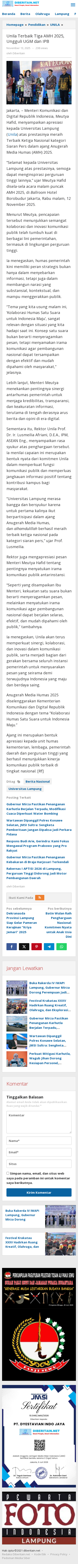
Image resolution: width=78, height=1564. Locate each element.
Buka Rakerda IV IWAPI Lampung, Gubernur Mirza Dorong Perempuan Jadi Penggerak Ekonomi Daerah (49, 992)
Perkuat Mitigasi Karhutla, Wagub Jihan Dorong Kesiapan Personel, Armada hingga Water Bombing (50, 1062)
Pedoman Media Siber (16, 1558)
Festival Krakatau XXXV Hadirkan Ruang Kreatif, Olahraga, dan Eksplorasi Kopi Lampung (22, 1246)
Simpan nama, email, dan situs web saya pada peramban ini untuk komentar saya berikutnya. (38, 1178)
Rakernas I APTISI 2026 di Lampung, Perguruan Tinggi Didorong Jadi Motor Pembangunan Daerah (36, 873)
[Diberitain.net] (21, 3)
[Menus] (73, 5)
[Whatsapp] (61, 946)
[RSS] (39, 897)
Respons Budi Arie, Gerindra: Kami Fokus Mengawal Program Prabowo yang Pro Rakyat (37, 845)
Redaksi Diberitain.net (16, 1554)
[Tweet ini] (24, 946)
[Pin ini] (36, 946)
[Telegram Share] (49, 946)
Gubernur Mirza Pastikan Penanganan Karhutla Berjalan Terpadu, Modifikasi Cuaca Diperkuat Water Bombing (36, 808)
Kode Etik (40, 1554)
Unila (12, 134)
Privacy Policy (58, 1554)
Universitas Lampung (25, 789)
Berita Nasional (38, 781)
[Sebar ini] (11, 946)
